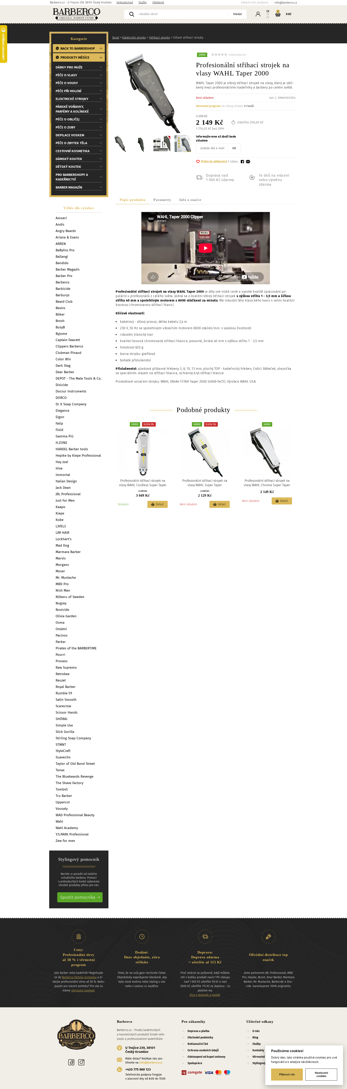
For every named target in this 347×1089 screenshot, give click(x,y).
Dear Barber (65, 372)
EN (267, 17)
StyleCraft (63, 751)
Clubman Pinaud (68, 353)
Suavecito (63, 757)
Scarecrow (63, 706)
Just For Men (65, 500)
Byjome (61, 334)
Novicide (62, 610)
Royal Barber (66, 687)
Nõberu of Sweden (70, 597)
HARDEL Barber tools (72, 449)
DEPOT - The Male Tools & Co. (78, 378)
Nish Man (63, 590)
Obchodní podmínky (200, 1037)
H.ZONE (61, 443)
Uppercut (63, 802)
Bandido (62, 263)
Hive (59, 468)
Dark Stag (63, 366)
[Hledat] (131, 14)
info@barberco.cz (150, 1062)
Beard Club (64, 302)
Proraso (61, 661)
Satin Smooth (66, 700)
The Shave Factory (69, 783)
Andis (60, 224)
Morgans (62, 565)
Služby (143, 2)
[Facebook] (71, 1062)
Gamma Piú (64, 436)
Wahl (59, 821)
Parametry (162, 200)
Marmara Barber (68, 552)
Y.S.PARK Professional (72, 834)
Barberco (62, 282)
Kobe (59, 520)
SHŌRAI (61, 719)
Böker (60, 314)
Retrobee (62, 674)
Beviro (60, 308)
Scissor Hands (67, 712)
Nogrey (61, 603)
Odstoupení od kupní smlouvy (206, 1056)
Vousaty (62, 809)
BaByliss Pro (65, 250)
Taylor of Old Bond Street (75, 764)
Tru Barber (64, 796)
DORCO (61, 398)
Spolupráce (195, 1063)
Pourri (60, 655)
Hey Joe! (62, 462)
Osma (60, 622)
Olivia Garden (66, 616)
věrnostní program (83, 990)
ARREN (61, 244)
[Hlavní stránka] (87, 14)
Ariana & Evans (67, 237)
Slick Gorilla (65, 732)
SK (267, 14)
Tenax (60, 770)
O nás (256, 1031)
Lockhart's (63, 539)
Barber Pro (64, 276)
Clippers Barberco (69, 346)
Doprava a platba (198, 1031)
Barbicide (63, 289)
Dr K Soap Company (71, 404)
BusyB (60, 327)
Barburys (62, 295)
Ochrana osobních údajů (203, 1050)
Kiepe (60, 513)
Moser (60, 571)
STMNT (61, 745)
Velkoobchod (124, 2)
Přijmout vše (287, 1074)
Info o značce (190, 200)
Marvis (61, 558)
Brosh (60, 321)
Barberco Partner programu (79, 977)
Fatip (59, 423)
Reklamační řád (198, 1044)
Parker (61, 642)
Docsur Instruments (71, 391)
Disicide (62, 385)
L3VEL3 (61, 526)
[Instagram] (81, 1062)
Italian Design (66, 481)
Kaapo (60, 507)
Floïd (59, 430)
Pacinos (61, 635)
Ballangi (62, 257)
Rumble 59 (64, 693)
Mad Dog (62, 545)
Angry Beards (66, 231)
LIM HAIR (62, 533)
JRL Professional (68, 494)
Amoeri (61, 218)
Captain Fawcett (68, 340)
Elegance (62, 411)
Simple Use (64, 725)
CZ (267, 11)
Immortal (63, 475)
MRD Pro (62, 584)
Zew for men (65, 841)
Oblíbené (158, 2)
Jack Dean (63, 488)
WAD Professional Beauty (75, 815)
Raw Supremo (66, 667)
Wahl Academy (67, 828)
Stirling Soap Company (73, 738)
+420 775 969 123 (138, 1069)
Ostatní (61, 629)
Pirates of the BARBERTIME (76, 648)
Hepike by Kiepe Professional (78, 455)
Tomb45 (62, 789)
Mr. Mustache (66, 578)
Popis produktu (132, 200)
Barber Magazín (68, 269)
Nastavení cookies (321, 1074)
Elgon (60, 417)
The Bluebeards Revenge (74, 776)
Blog (255, 1037)
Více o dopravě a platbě (205, 995)
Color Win (63, 359)
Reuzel (61, 680)
